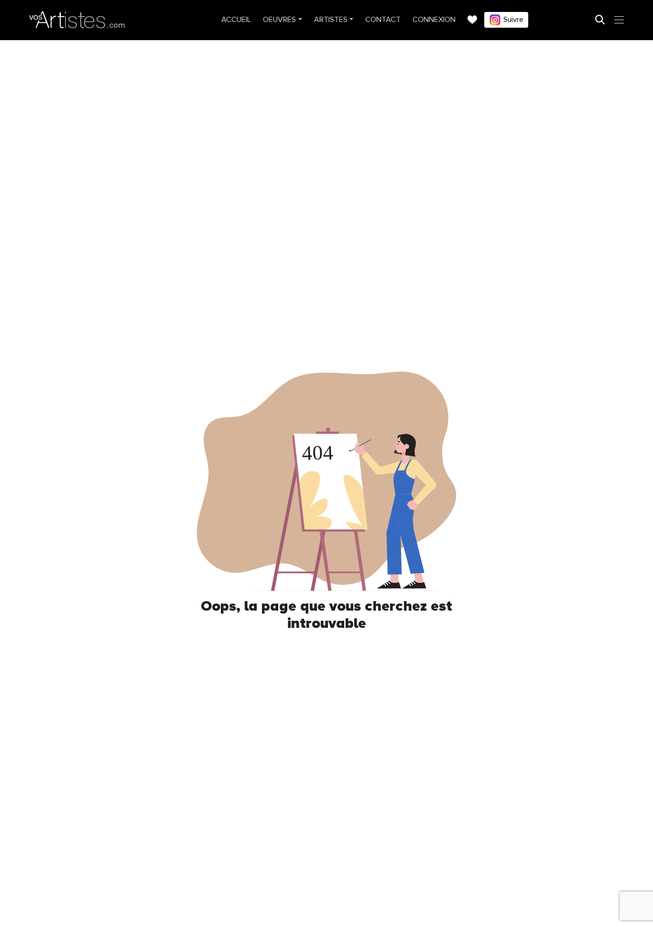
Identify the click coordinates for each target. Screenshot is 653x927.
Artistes (331, 19)
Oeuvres (279, 19)
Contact (383, 19)
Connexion (434, 19)
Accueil (236, 19)
